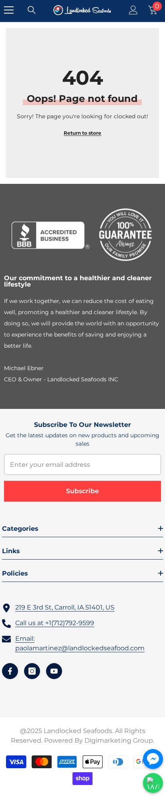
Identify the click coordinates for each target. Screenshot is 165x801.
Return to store (82, 133)
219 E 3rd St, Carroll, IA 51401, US (65, 607)
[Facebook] (10, 671)
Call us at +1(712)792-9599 (54, 623)
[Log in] (133, 10)
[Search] (31, 10)
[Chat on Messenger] (153, 759)
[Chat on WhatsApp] (153, 783)
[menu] (9, 10)
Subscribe (82, 491)
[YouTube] (54, 671)
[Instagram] (32, 671)
